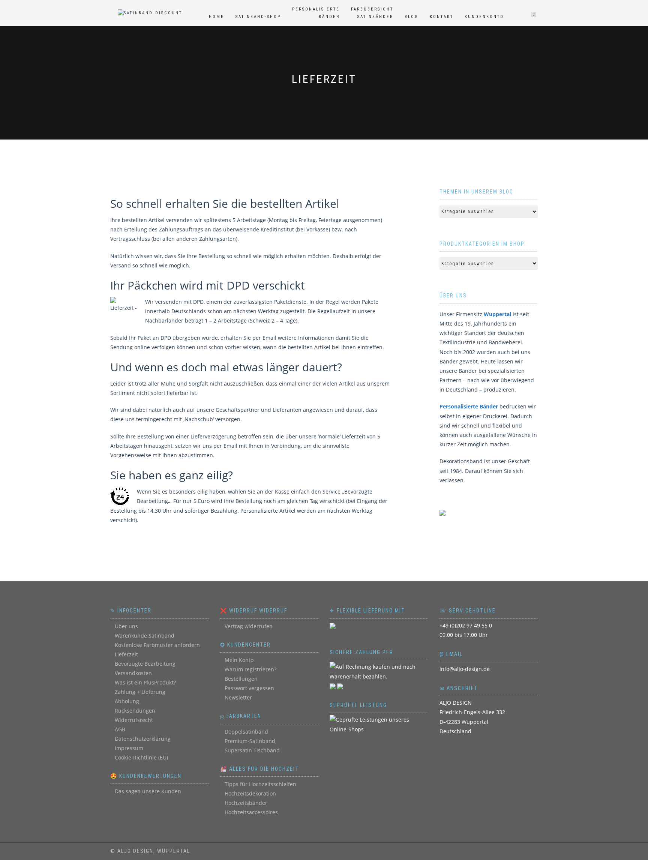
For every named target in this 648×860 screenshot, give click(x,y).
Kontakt (441, 16)
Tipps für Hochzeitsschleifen (260, 784)
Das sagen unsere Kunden (148, 791)
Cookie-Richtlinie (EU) (141, 757)
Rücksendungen (135, 710)
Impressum (129, 748)
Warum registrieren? (250, 669)
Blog (411, 16)
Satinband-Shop (258, 16)
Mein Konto (239, 659)
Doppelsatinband (246, 731)
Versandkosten (133, 673)
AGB (120, 729)
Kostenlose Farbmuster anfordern (157, 644)
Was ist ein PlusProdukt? (145, 682)
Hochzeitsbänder (246, 802)
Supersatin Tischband (252, 750)
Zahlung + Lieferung (140, 691)
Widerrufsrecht (134, 719)
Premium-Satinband (250, 740)
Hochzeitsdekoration (250, 793)
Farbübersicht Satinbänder (372, 13)
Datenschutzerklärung (143, 738)
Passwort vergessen (249, 688)
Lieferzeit (126, 654)
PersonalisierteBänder (316, 13)
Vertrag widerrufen (249, 626)
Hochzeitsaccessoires (251, 812)
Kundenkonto (484, 16)
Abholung (127, 701)
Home (216, 16)
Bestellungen (241, 678)
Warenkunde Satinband (144, 635)
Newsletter (238, 697)
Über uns (126, 626)
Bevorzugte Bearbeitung (145, 663)
